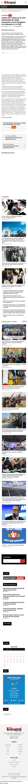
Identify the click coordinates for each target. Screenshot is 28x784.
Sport (20, 753)
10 (4, 656)
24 (4, 661)
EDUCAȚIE (20, 749)
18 (7, 659)
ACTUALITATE (8, 744)
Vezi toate (24, 321)
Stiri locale (20, 744)
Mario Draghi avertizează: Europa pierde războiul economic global (13, 589)
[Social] (11, 737)
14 (17, 656)
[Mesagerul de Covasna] (10, 2)
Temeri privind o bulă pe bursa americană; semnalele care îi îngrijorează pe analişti (14, 596)
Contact (14, 766)
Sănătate (20, 751)
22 (20, 659)
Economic (8, 747)
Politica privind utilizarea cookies (14, 773)
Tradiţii (7, 749)
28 (17, 661)
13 (13, 656)
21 (17, 659)
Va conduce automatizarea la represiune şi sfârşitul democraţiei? (13, 603)
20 (13, 659)
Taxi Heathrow (3, 781)
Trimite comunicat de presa (14, 762)
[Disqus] (14, 174)
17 (4, 659)
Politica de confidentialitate (14, 775)
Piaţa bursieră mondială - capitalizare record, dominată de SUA (13, 609)
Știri (6, 9)
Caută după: (7, 557)
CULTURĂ (20, 747)
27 (13, 661)
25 (7, 661)
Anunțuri (14, 760)
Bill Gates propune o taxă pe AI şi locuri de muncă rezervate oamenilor (13, 615)
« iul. (4, 666)
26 (10, 661)
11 (7, 656)
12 (10, 656)
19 (10, 659)
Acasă (2, 9)
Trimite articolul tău (14, 764)
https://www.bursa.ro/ (10, 584)
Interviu (7, 753)
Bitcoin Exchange (11, 781)
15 (20, 656)
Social (7, 751)
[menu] (2, 2)
